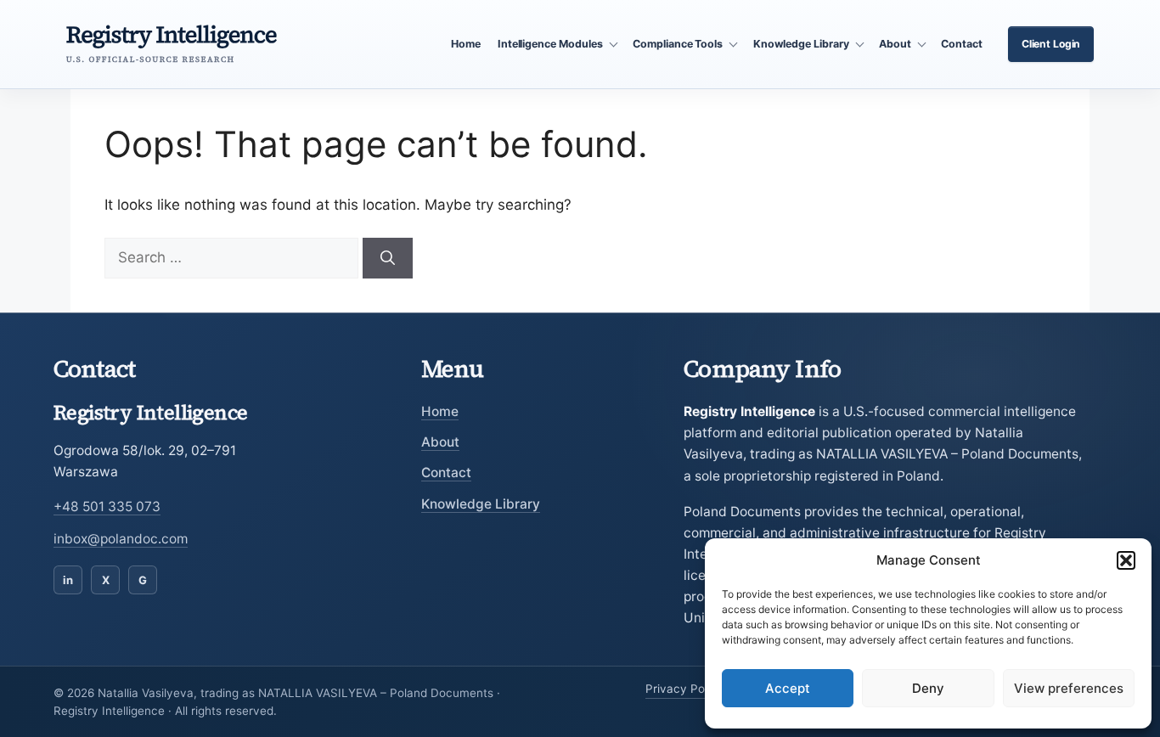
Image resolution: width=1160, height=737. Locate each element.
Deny (928, 688)
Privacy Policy (684, 688)
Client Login (1051, 43)
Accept (787, 688)
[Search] (388, 258)
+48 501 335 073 (106, 506)
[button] (1126, 560)
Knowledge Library (480, 504)
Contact (962, 43)
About (440, 442)
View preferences (1068, 688)
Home (466, 43)
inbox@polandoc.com (120, 539)
